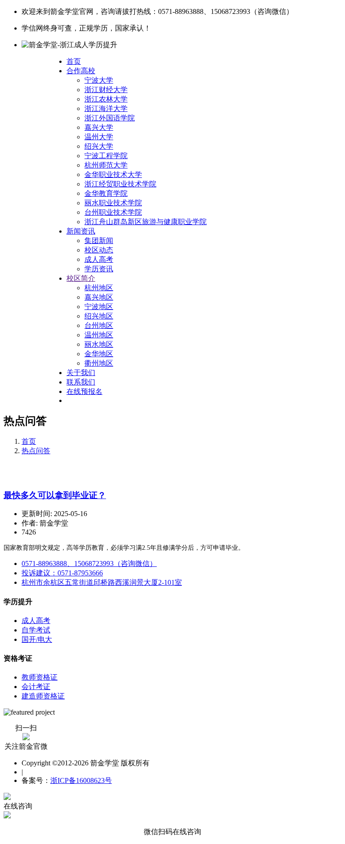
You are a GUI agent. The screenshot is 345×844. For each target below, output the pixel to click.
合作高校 (80, 71)
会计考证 (36, 686)
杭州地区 (98, 288)
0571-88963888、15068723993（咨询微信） (89, 563)
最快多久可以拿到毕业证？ (55, 495)
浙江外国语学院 (109, 118)
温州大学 (98, 137)
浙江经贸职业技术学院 (120, 184)
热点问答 (36, 451)
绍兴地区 (98, 316)
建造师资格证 (43, 696)
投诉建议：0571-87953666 (62, 573)
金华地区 (98, 354)
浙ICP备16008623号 (81, 780)
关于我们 (80, 372)
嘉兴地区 (98, 297)
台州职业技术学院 (113, 212)
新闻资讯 (80, 231)
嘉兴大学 (98, 127)
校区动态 (98, 250)
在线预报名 (84, 391)
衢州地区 (98, 363)
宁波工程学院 (106, 155)
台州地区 (98, 325)
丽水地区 (98, 344)
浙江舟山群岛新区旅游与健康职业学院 (145, 221)
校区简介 (80, 278)
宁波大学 (98, 80)
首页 (73, 61)
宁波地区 (98, 306)
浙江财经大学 (106, 89)
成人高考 (98, 259)
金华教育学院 (106, 193)
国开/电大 (37, 639)
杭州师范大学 (106, 165)
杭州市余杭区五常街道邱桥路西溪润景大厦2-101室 (102, 582)
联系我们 (80, 382)
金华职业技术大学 (113, 174)
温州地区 (98, 335)
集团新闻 (98, 240)
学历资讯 (98, 269)
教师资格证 (40, 677)
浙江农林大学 (106, 99)
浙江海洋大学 (106, 108)
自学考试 (36, 630)
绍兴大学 (98, 146)
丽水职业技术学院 (113, 203)
